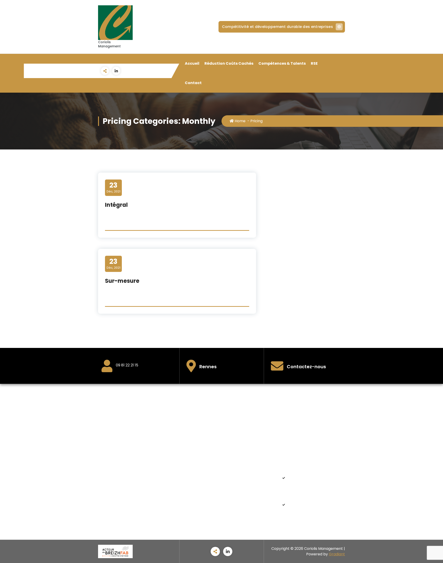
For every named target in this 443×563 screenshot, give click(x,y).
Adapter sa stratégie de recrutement (313, 507)
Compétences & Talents (282, 63)
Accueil (192, 63)
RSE (314, 63)
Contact (193, 82)
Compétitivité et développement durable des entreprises (277, 26)
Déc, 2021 (113, 187)
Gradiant (337, 554)
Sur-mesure (122, 281)
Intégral (116, 205)
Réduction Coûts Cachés (228, 63)
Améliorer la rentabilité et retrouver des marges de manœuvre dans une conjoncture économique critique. (313, 486)
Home (239, 121)
